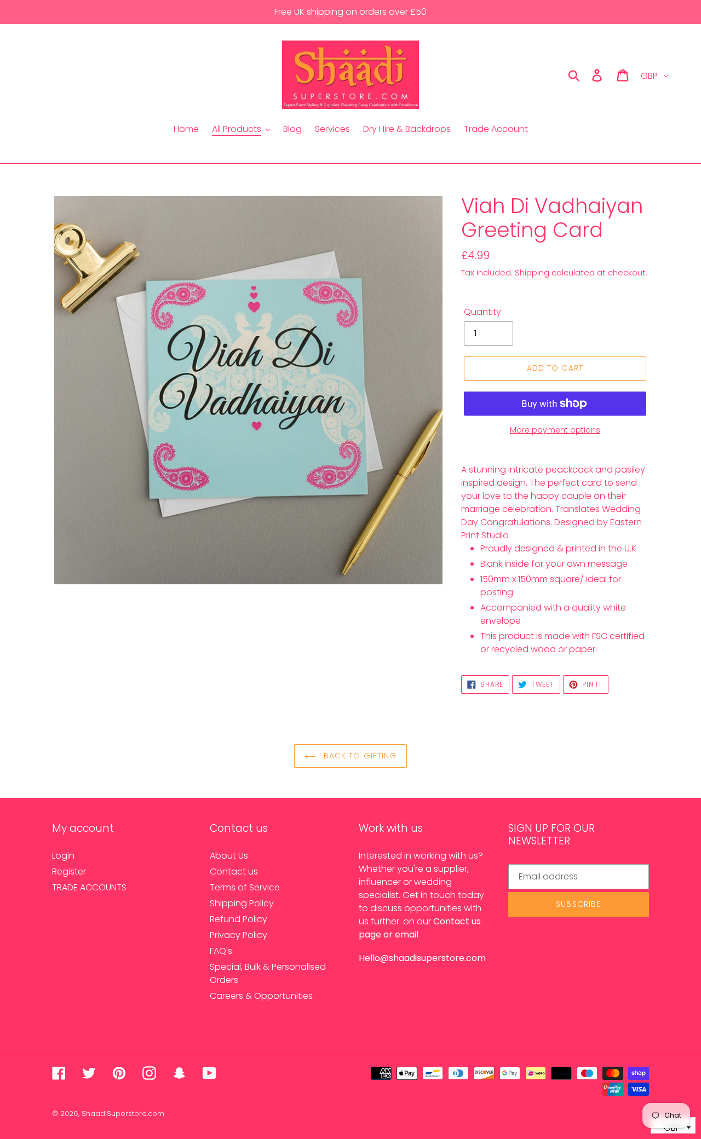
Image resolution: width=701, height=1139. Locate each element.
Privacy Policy (238, 935)
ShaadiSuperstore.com (123, 1113)
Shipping (532, 272)
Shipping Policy (242, 903)
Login (63, 855)
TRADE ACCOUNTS (89, 887)
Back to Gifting (359, 755)
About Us (229, 855)
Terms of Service (245, 887)
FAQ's (221, 951)
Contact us (234, 871)
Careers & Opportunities (261, 996)
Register (69, 871)
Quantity (482, 312)
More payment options (555, 429)
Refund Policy (238, 919)
